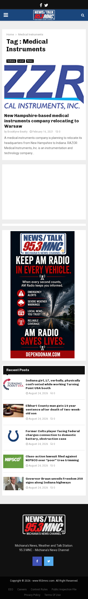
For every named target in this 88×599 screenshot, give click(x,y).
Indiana (11, 61)
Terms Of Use (52, 594)
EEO (10, 589)
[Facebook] (37, 561)
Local (21, 61)
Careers (22, 589)
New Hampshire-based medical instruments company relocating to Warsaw (41, 121)
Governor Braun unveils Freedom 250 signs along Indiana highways (54, 480)
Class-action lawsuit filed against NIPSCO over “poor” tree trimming (52, 458)
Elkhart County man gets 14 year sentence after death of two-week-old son (53, 409)
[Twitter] (48, 561)
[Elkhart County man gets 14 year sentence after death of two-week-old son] (13, 410)
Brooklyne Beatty (17, 131)
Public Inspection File (64, 589)
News (30, 61)
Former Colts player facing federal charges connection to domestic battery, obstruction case (53, 435)
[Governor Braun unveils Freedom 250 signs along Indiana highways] (13, 483)
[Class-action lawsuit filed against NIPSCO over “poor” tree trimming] (13, 461)
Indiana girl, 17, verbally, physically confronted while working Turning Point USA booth (53, 384)
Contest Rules (39, 589)
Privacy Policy (32, 594)
